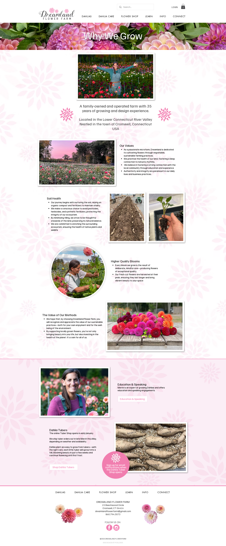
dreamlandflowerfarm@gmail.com (113, 511)
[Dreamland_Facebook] (109, 527)
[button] (183, 6)
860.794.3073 (113, 514)
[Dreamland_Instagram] (116, 527)
